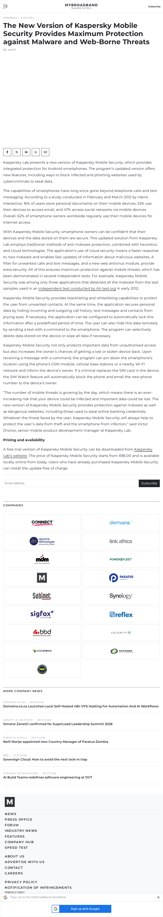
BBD (6, 755)
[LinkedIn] (26, 152)
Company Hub (19, 842)
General (10, 17)
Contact (14, 868)
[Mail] (45, 152)
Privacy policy (21, 882)
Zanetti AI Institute (18, 720)
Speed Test (16, 848)
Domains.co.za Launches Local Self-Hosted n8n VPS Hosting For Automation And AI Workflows (80, 706)
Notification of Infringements (38, 888)
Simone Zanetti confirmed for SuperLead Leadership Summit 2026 (58, 724)
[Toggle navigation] (5, 6)
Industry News (21, 831)
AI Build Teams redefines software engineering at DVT (47, 777)
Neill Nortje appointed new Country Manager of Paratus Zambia (56, 742)
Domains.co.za (14, 702)
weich (12, 49)
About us (15, 856)
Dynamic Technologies (20, 773)
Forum (12, 825)
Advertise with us (25, 862)
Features (15, 836)
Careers (14, 873)
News (10, 814)
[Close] (158, 897)
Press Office (18, 819)
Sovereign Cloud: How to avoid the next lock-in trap (45, 759)
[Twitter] (17, 152)
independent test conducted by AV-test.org (77, 288)
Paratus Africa (15, 737)
